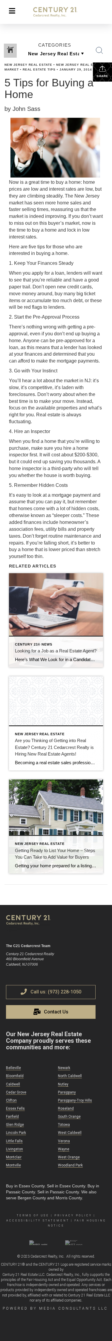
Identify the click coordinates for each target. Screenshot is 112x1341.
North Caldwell (70, 1076)
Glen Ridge (15, 1125)
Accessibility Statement (37, 1220)
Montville (13, 1165)
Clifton (11, 1100)
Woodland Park (70, 1165)
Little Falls (14, 1141)
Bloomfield (15, 1076)
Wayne (63, 1149)
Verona (64, 1141)
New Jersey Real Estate (28, 64)
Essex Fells (15, 1108)
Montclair (14, 1157)
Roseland (66, 1108)
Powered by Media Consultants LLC (55, 1308)
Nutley (63, 1084)
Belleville (13, 1068)
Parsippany (67, 1092)
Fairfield (12, 1116)
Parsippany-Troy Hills (75, 1100)
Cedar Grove (16, 1092)
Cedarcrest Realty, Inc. (47, 1256)
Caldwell (13, 1084)
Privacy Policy (73, 1215)
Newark (64, 1068)
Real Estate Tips (39, 69)
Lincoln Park (16, 1133)
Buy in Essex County (25, 1185)
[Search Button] (99, 50)
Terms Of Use (33, 1215)
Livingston (14, 1149)
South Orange (69, 1116)
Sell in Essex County (66, 1185)
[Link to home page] (56, 12)
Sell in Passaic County (58, 1191)
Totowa (64, 1125)
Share (102, 76)
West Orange (69, 1157)
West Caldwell (70, 1133)
